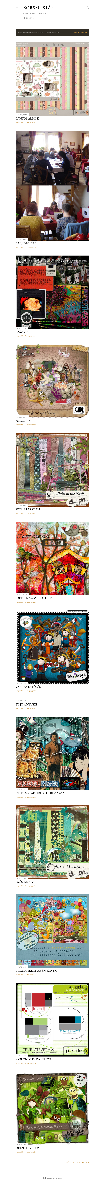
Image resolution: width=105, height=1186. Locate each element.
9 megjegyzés (30, 602)
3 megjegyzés (30, 122)
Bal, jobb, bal (26, 243)
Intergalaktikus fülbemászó (40, 793)
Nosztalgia (25, 421)
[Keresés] (87, 7)
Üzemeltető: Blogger (54, 1178)
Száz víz (22, 332)
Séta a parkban (28, 509)
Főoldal (29, 18)
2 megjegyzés (30, 708)
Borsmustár (38, 8)
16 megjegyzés (30, 247)
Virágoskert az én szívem (36, 971)
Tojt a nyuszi (26, 704)
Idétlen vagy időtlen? (34, 598)
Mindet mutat (80, 32)
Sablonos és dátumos (33, 1059)
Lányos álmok (27, 118)
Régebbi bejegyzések (77, 1162)
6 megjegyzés (30, 1152)
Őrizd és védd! (27, 1148)
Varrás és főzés (28, 687)
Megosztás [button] (19, 122)
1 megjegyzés (30, 336)
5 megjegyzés (30, 513)
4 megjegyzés (30, 425)
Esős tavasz (25, 882)
